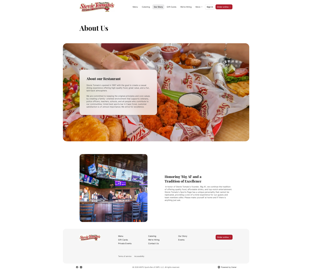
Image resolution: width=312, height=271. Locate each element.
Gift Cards (171, 7)
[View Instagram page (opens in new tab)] (81, 267)
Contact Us (153, 243)
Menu (135, 7)
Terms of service (124, 256)
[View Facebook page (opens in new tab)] (77, 267)
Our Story (158, 7)
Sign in (210, 7)
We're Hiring (186, 7)
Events (181, 240)
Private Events (125, 243)
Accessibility (139, 256)
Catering (146, 7)
